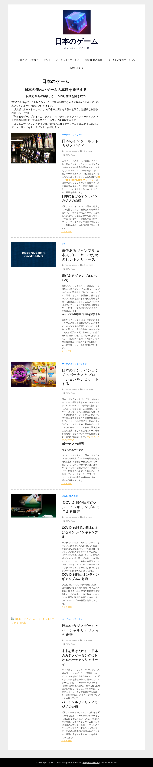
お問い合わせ (77, 67)
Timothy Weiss (71, 151)
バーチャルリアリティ (67, 59)
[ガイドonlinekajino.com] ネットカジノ (81, 178)
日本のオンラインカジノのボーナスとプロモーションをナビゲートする (80, 376)
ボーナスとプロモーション (122, 59)
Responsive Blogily (91, 762)
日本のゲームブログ (27, 59)
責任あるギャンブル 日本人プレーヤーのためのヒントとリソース (81, 255)
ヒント (47, 59)
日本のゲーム (76, 41)
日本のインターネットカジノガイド (80, 143)
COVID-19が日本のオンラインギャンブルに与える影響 (80, 507)
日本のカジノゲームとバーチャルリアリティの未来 (80, 630)
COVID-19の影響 (93, 59)
